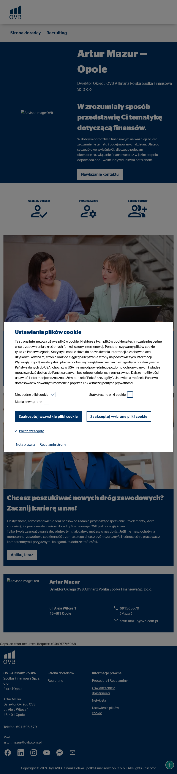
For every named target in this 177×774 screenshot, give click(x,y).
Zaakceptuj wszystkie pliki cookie (48, 416)
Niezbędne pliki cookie (31, 394)
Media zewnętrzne (28, 402)
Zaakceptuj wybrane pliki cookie (118, 416)
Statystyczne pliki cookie (107, 394)
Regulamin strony (53, 444)
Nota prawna (25, 444)
